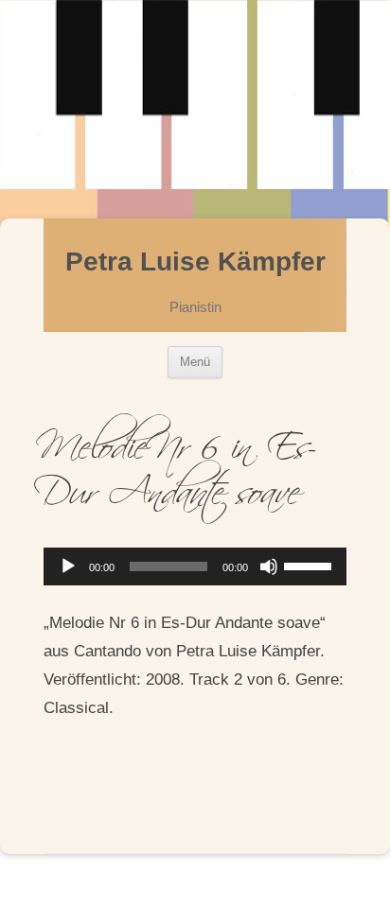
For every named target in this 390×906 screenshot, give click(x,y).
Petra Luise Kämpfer (195, 261)
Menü (195, 362)
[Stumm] (268, 566)
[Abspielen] (68, 566)
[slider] (310, 565)
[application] (195, 566)
